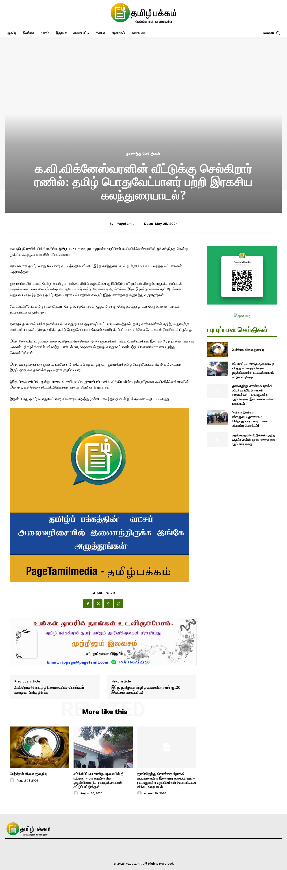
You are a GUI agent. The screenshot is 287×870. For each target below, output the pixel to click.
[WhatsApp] (118, 603)
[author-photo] (13, 780)
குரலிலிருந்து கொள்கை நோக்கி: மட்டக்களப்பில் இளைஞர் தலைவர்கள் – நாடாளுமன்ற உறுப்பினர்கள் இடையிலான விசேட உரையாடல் (166, 780)
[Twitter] (97, 603)
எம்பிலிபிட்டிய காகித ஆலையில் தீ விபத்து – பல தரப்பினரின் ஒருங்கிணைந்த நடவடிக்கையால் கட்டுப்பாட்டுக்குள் (98, 780)
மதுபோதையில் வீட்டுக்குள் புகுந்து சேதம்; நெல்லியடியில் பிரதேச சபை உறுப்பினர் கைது (254, 439)
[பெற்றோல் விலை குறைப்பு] (39, 747)
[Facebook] (87, 603)
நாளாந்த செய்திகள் (143, 154)
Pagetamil (125, 224)
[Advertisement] (143, 117)
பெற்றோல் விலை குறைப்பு (28, 774)
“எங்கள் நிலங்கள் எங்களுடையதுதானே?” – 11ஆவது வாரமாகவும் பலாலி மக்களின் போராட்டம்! (250, 419)
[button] (272, 33)
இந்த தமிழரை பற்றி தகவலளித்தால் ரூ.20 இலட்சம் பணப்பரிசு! (145, 690)
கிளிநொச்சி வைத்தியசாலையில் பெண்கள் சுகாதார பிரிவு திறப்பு (49, 690)
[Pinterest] (108, 603)
